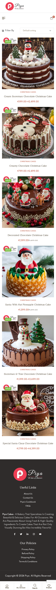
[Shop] (7, 585)
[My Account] (21, 585)
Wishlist (49, 588)
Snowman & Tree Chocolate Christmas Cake (28, 374)
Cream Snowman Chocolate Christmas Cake (28, 96)
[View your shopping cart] (51, 18)
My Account (21, 588)
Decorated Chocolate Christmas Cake (28, 235)
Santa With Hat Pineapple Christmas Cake (28, 304)
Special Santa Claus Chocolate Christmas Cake (28, 443)
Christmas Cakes (28, 92)
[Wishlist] (49, 585)
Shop (7, 588)
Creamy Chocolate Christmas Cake (28, 165)
